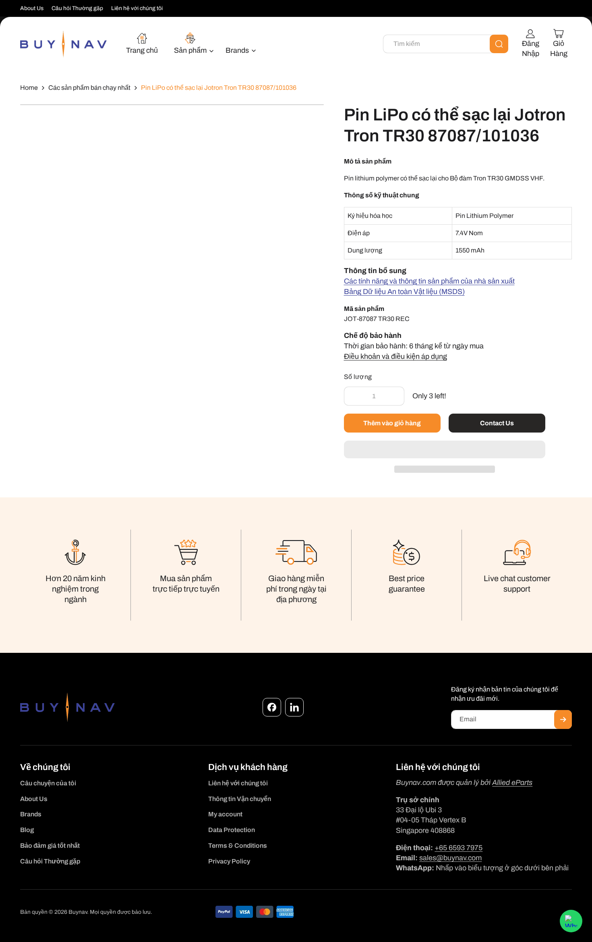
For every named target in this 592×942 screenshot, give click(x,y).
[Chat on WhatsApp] (571, 921)
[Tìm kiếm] (499, 44)
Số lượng (358, 376)
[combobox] (445, 44)
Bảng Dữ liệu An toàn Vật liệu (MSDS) (404, 292)
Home (29, 87)
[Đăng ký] (563, 719)
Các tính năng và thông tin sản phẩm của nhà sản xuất (429, 281)
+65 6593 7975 (458, 848)
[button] (444, 450)
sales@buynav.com (450, 858)
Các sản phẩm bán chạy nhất (89, 87)
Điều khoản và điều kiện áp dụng (395, 356)
